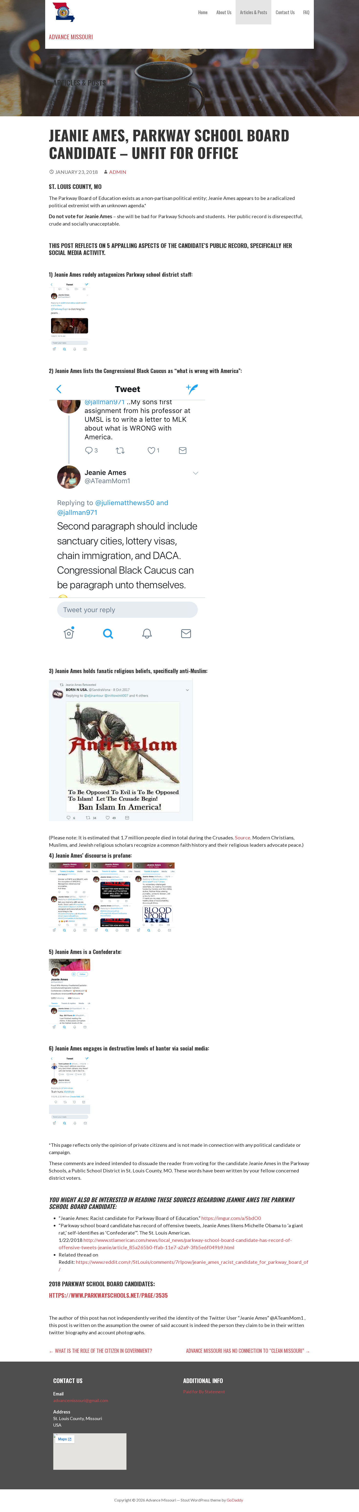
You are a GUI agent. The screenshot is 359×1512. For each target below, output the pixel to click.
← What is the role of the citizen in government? (100, 1350)
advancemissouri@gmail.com (80, 1400)
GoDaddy (235, 1500)
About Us (223, 12)
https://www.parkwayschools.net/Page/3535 (108, 1295)
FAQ (306, 12)
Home (203, 12)
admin (117, 172)
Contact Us (285, 12)
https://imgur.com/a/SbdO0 (231, 1218)
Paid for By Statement (204, 1391)
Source (242, 837)
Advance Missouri (71, 36)
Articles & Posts (253, 12)
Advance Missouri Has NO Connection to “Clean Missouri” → (248, 1350)
